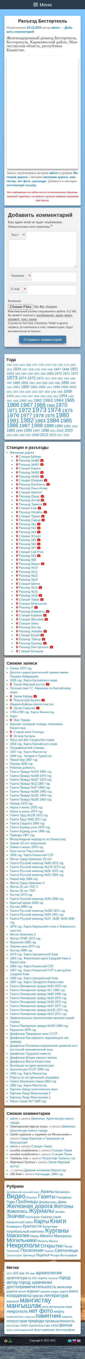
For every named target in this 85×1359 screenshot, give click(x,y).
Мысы (53, 1241)
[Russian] (74, 1341)
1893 (44, 383)
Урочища (29, 1255)
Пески (67, 1246)
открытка (29, 1316)
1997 (36, 430)
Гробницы (27, 1201)
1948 (36, 396)
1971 (12, 410)
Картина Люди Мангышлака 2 (30, 1093)
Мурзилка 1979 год (23, 1030)
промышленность (60, 1321)
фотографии (65, 1329)
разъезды (39, 181)
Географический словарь (27, 747)
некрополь (17, 1311)
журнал (33, 1291)
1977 (26, 415)
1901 (16, 387)
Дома (62, 1202)
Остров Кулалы (24, 736)
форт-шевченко (44, 1329)
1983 (40, 421)
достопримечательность (31, 1286)
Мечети (46, 1236)
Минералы (63, 1236)
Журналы (41, 1211)
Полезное (13, 1250)
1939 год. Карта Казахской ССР (31, 855)
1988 (37, 425)
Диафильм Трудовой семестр (30, 1053)
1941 (17, 396)
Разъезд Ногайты (31, 512)
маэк (45, 1306)
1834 (17, 369)
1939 (67, 391)
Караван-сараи (51, 1217)
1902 (25, 387)
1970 (61, 405)
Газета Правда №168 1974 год (30, 775)
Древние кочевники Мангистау (45, 1170)
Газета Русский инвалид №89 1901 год (36, 914)
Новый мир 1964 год (24, 879)
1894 (51, 383)
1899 (72, 383)
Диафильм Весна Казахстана (30, 1061)
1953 (55, 396)
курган (37, 1296)
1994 (19, 430)
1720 (41, 365)
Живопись (17, 1211)
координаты (19, 1295)
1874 (22, 378)
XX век (30, 1273)
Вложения (14, 301)
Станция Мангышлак (33, 603)
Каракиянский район (20, 1222)
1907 (49, 387)
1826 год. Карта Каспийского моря (33, 680)
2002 (60, 430)
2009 (35, 435)
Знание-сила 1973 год (25, 946)
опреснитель (15, 1316)
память (67, 1316)
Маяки (34, 1236)
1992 (74, 426)
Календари (33, 1217)
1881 (60, 378)
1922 (34, 391)
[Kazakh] (70, 1341)
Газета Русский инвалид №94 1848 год (36, 898)
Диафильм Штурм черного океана (33, 1057)
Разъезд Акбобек (30, 631)
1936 (60, 391)
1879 (53, 378)
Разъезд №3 (27, 532)
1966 (13, 405)
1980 (62, 415)
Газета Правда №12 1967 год (30, 783)
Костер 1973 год (21, 894)
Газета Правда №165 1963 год (30, 799)
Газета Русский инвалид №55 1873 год (36, 871)
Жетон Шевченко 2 (23, 934)
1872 (74, 373)
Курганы (57, 1230)
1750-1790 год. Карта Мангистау (32, 712)
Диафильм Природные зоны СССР (34, 1033)
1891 (32, 383)
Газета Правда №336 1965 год (30, 791)
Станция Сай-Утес (31, 552)
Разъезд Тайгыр (30, 639)
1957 (9, 400)
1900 (9, 387)
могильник (56, 1306)
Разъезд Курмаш (30, 643)
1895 (57, 383)
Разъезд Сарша (29, 520)
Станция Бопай (29, 635)
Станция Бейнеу (30, 456)
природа (36, 1320)
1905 (42, 387)
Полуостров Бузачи (27, 700)
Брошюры (62, 1192)
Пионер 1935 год (21, 763)
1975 (67, 410)
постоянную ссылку (21, 185)
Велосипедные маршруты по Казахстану (38, 839)
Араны (47, 1191)
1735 (60, 365)
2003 (69, 430)
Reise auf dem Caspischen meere (32, 740)
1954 (63, 396)
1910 (72, 387)
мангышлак (24, 1305)
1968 (40, 405)
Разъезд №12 (28, 575)
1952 (49, 396)
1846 (50, 369)
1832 (9, 369)
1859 (30, 373)
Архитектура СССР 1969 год (29, 1069)
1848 (65, 369)
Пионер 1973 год (21, 803)
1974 (54, 409)
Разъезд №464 (29, 476)
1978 (38, 415)
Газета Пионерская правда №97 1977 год (38, 1006)
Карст (14, 716)
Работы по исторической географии (34, 1077)
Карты (41, 1221)
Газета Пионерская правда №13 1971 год (38, 1014)
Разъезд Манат (29, 564)
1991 (67, 426)
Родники (49, 1251)
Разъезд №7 (27, 548)
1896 (65, 383)
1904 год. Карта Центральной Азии (34, 978)
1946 (24, 396)
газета (42, 1278)
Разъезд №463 (29, 472)
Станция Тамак (29, 599)
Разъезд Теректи (30, 504)
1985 (66, 420)
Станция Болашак (31, 651)
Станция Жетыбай (31, 619)
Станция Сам (28, 508)
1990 (59, 426)
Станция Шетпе (29, 583)
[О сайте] (5, 1341)
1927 (41, 391)
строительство (39, 1325)
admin (55, 27)
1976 (13, 415)
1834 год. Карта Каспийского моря (33, 744)
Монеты (42, 1241)
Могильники (21, 1240)
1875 (31, 378)
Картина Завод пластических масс (34, 1089)
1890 (24, 383)
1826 (72, 365)
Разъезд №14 (28, 587)
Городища (63, 1197)
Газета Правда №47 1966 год (30, 787)
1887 (9, 383)
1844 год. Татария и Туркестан (31, 756)
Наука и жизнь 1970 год (26, 807)
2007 (28, 435)
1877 (47, 378)
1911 (9, 391)
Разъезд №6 (27, 544)
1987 (24, 425)
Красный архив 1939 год (26, 902)
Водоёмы (32, 1197)
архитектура (17, 1278)
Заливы (60, 1211)
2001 (53, 430)
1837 (24, 369)
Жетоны (63, 1206)
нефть (59, 1311)
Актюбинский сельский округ (23, 1192)
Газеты (46, 1196)
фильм (65, 1325)
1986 (12, 425)
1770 (66, 365)
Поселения (31, 1250)
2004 (9, 435)
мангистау (35, 1300)
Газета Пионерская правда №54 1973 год (38, 986)
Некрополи (23, 1245)
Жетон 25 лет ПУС (22, 891)
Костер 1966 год (21, 950)
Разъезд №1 (27, 524)
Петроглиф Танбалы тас (58, 1158)
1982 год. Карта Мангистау (28, 1085)
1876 (40, 378)
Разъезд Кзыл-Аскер (33, 488)
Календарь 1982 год (49, 1174)
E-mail (15, 289)
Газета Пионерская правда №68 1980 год (38, 994)
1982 (27, 420)
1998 (45, 430)
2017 (60, 435)
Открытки (52, 1246)
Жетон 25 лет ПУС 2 (24, 886)
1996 (28, 430)
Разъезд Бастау (30, 627)
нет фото (24, 181)
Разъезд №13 (28, 579)
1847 (57, 369)
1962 (38, 400)
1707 (34, 365)
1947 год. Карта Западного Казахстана (36, 982)
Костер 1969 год (21, 906)
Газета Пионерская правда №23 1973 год (38, 998)
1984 (52, 420)
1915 (21, 391)
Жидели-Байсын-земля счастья (31, 704)
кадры (55, 1291)
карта (64, 1291)
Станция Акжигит (30, 492)
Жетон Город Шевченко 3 (27, 883)
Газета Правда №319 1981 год (30, 771)
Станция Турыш (29, 516)
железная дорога (55, 177)
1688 (28, 365)
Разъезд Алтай (29, 500)
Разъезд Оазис (29, 496)
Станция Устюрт (30, 536)
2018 (66, 435)
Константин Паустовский (27, 851)
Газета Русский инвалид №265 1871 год (37, 910)
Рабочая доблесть (22, 767)
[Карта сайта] (10, 1341)
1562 (9, 365)
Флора (54, 1255)
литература (56, 1295)
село (24, 1325)
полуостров (17, 1321)
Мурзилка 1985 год (23, 942)
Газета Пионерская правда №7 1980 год (37, 990)
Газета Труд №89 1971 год (28, 819)
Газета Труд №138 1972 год (29, 815)
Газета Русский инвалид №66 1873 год (36, 863)
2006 (22, 435)
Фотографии (68, 1255)
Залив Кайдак (23, 696)
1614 (22, 365)
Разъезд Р (26, 607)
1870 (58, 373)
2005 (15, 435)
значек (45, 1291)
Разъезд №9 (27, 559)
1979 (50, 415)
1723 (47, 365)
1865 (36, 373)
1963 (48, 400)
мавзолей (13, 1301)
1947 (30, 396)
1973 (39, 409)
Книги (58, 1221)
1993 (11, 430)
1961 (30, 400)
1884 (66, 378)
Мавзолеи (18, 1235)
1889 (16, 383)
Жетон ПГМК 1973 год (25, 938)
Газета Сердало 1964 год (27, 823)
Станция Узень (29, 623)
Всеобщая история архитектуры (32, 1065)
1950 (43, 396)
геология (53, 1278)
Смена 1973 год (21, 668)
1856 (17, 373)
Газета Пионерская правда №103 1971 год (39, 1010)
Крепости (32, 1226)
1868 (43, 373)
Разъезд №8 (27, 555)
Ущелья (42, 1255)
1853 (10, 373)
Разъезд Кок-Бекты (32, 484)
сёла (54, 1325)
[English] (79, 1341)
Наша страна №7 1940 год (28, 1101)
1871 (66, 373)
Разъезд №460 (29, 460)
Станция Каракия (30, 615)
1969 (50, 405)
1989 (49, 425)
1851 (74, 369)
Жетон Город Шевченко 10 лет (31, 859)
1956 (71, 396)
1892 (38, 383)
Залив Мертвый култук (29, 684)
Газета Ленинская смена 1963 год (33, 1081)
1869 (50, 373)
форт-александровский (20, 1330)
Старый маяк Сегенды (29, 732)
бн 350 (32, 1278)
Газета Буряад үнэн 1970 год (30, 827)
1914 (15, 391)
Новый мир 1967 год (24, 759)
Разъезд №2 (27, 528)
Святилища (66, 1250)
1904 (33, 387)
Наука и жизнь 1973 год (26, 811)
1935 (53, 391)
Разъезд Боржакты (32, 611)
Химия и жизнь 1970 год (26, 847)
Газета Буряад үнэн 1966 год (30, 831)
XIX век (18, 1273)
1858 (24, 373)
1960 (23, 400)
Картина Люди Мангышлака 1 (30, 1097)
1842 (37, 369)
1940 (10, 396)
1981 (13, 420)
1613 (15, 365)
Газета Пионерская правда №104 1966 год (39, 1025)
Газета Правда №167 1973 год (30, 779)
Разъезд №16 (28, 595)
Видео (16, 1196)
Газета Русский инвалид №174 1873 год (37, 867)
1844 (43, 369)
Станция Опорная (31, 480)
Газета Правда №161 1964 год (30, 795)
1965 (70, 400)
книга (73, 1291)
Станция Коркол (30, 468)
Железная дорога (22, 452)
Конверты (14, 1226)
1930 (47, 391)
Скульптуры (14, 1255)
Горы (11, 1202)
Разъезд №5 (27, 540)
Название (17, 275)
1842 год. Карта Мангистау (28, 1073)
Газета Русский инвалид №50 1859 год (36, 875)
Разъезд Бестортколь (34, 647)
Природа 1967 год (22, 835)
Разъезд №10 (28, 567)
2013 (52, 435)
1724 (53, 365)
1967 (26, 405)
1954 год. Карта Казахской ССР (31, 966)
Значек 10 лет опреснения (28, 843)
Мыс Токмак (22, 720)
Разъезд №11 (28, 571)
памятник (48, 1316)
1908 (56, 387)
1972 (24, 410)
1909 (64, 387)
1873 (12, 377)
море (68, 1306)
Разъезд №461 (29, 464)
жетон (22, 1291)
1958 (15, 400)
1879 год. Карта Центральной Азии (34, 954)
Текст (15, 235)
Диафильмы (48, 1202)
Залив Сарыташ (24, 708)
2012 (44, 435)
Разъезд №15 (28, 591)
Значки (16, 1216)
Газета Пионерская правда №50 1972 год (38, 1002)
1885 (72, 378)
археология (49, 1272)
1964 (59, 400)
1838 (31, 369)
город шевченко (35, 1282)
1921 (28, 391)
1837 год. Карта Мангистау (28, 752)
